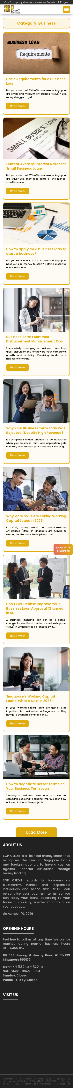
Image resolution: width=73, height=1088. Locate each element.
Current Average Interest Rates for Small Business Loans (36, 166)
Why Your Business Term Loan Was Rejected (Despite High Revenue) (35, 430)
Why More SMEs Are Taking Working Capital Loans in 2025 (36, 518)
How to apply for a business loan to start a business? (36, 251)
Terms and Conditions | (41, 1083)
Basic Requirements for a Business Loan (35, 81)
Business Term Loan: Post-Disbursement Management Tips (34, 339)
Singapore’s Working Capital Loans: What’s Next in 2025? (30, 698)
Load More (36, 832)
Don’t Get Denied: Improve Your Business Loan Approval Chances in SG (34, 608)
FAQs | (20, 1083)
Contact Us (63, 1083)
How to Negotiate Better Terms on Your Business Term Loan (35, 786)
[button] (66, 9)
